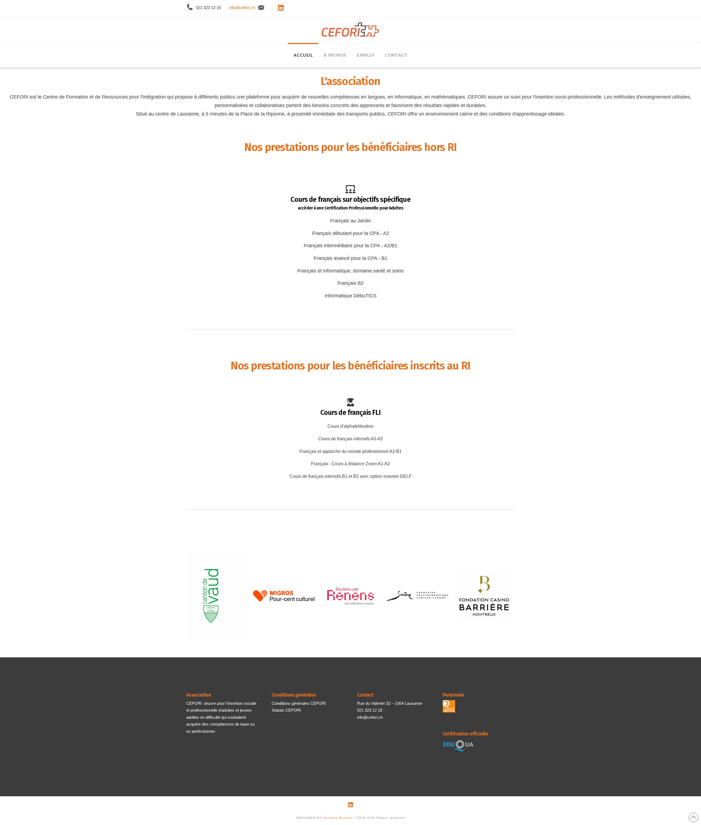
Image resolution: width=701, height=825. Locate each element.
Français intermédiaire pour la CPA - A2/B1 (350, 245)
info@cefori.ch (242, 7)
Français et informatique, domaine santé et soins (350, 271)
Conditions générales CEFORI (299, 703)
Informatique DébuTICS (351, 295)
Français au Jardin (350, 220)
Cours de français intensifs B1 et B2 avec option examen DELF (350, 476)
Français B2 (350, 283)
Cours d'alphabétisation (350, 426)
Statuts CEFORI (286, 710)
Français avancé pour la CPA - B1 (350, 258)
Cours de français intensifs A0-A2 (350, 438)
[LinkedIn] (281, 7)
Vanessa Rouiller (338, 817)
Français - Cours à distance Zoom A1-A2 (350, 463)
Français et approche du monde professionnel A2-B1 (351, 451)
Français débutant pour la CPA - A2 (350, 233)
